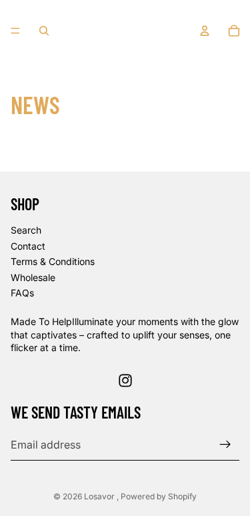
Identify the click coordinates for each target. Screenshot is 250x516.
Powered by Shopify (159, 496)
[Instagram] (125, 380)
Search (26, 230)
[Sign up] (225, 445)
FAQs (22, 292)
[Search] (44, 30)
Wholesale (33, 277)
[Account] (204, 30)
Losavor (100, 496)
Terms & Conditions (53, 261)
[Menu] (15, 30)
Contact (28, 246)
